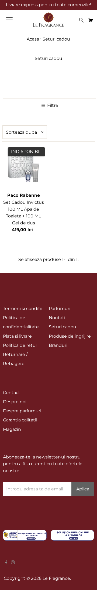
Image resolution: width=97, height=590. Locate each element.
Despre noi (14, 401)
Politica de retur (20, 345)
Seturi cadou (62, 326)
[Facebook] (6, 562)
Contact (11, 392)
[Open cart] (90, 19)
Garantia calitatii (20, 420)
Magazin (12, 429)
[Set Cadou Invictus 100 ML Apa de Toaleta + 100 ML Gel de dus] (23, 168)
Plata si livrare (17, 336)
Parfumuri (59, 308)
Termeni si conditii (22, 308)
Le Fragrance (56, 578)
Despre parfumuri (22, 410)
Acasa (33, 39)
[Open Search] (81, 20)
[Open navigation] (13, 20)
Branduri (58, 345)
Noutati (57, 317)
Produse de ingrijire (70, 336)
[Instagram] (13, 562)
